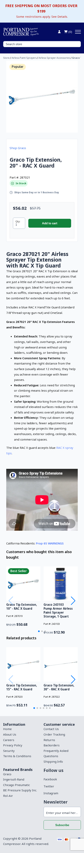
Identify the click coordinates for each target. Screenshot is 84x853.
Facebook (50, 779)
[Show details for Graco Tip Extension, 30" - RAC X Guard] (61, 664)
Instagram (51, 793)
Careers (8, 740)
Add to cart (49, 223)
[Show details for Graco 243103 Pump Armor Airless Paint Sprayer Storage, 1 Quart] (61, 583)
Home (7, 729)
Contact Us (51, 729)
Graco (7, 774)
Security (9, 751)
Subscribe (62, 825)
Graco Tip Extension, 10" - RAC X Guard (21, 606)
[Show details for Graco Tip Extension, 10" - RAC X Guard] (23, 583)
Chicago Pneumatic (16, 785)
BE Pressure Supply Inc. (20, 790)
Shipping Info (53, 761)
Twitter (49, 786)
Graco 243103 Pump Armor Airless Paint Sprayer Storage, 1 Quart (58, 610)
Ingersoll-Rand (13, 779)
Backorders (52, 745)
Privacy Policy (12, 745)
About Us (9, 734)
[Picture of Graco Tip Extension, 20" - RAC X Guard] (42, 97)
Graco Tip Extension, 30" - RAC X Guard (59, 687)
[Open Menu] (78, 31)
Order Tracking (54, 734)
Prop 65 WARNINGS (50, 543)
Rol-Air (8, 796)
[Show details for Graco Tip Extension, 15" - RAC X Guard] (23, 664)
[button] (39, 631)
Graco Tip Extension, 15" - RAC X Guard (21, 687)
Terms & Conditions (17, 756)
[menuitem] (21, 729)
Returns (49, 740)
